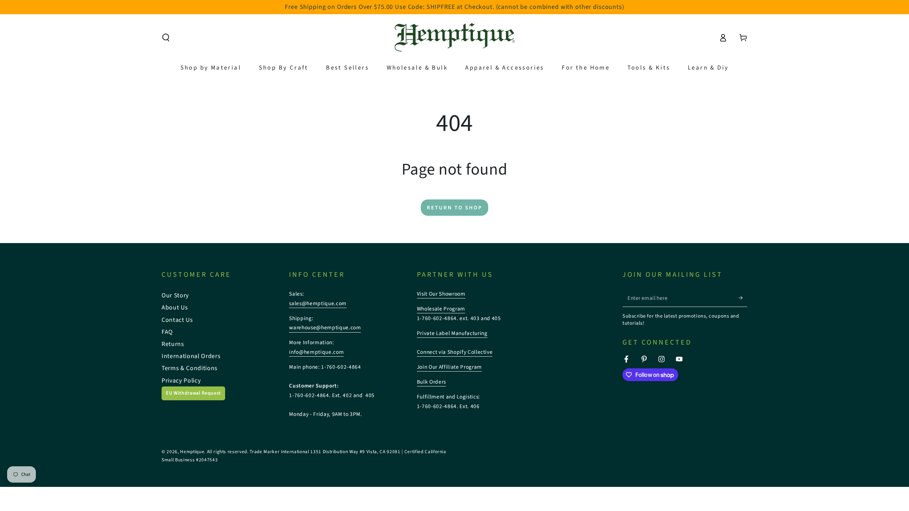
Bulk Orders (431, 382)
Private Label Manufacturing (452, 333)
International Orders (191, 356)
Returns (173, 344)
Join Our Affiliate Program (449, 367)
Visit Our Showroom (441, 294)
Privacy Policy (181, 380)
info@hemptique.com (316, 352)
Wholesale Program (441, 309)
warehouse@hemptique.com (325, 327)
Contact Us (177, 319)
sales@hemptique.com (318, 303)
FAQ (167, 332)
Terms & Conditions (189, 368)
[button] (166, 37)
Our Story (175, 295)
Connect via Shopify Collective (455, 352)
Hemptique (192, 451)
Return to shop (455, 207)
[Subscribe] (743, 297)
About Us (174, 307)
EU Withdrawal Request (193, 393)
